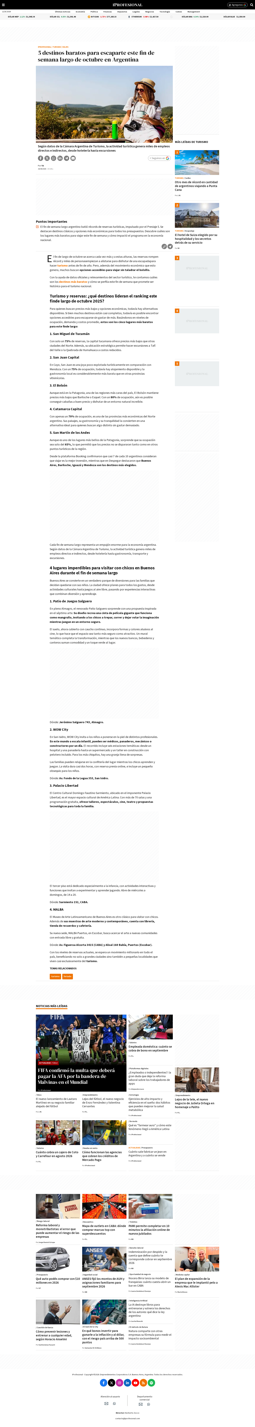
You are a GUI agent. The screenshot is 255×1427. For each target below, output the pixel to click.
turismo (55, 976)
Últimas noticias (62, 11)
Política (94, 11)
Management (194, 11)
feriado (67, 976)
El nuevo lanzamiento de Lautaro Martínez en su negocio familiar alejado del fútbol (56, 1102)
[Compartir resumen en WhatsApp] (170, 246)
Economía (80, 11)
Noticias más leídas (51, 1006)
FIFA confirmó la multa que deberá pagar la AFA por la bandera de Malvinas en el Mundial (76, 1076)
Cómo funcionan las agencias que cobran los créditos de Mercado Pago (102, 1156)
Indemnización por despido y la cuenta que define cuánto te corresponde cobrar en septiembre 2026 (150, 1257)
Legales (136, 11)
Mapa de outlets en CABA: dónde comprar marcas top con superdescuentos (104, 1230)
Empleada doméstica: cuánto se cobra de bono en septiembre (150, 1049)
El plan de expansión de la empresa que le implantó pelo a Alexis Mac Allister (196, 1283)
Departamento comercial (144, 1398)
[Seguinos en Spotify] (151, 1383)
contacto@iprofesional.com (127, 1418)
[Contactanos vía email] (106, 1403)
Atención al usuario (110, 1396)
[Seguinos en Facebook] (103, 1383)
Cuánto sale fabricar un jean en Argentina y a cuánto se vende (147, 1153)
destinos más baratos (73, 282)
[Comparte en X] (47, 158)
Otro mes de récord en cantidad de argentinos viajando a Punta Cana (196, 186)
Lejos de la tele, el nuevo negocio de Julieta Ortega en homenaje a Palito (194, 1103)
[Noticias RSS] (143, 1383)
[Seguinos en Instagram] (119, 1383)
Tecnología (165, 11)
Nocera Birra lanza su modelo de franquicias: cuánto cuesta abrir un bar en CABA (150, 1282)
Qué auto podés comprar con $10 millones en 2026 (58, 1281)
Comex (179, 11)
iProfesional (44, 47)
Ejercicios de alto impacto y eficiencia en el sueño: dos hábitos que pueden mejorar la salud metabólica (149, 1104)
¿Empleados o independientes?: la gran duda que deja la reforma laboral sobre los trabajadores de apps (150, 1078)
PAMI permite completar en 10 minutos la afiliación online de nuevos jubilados (149, 1230)
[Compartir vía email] (73, 158)
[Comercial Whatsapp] (148, 1404)
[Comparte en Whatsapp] (53, 158)
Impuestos (122, 11)
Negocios (149, 11)
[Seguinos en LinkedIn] (127, 1383)
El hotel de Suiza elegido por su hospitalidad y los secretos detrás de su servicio (196, 239)
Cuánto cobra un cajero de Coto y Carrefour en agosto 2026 (57, 1154)
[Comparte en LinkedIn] (60, 158)
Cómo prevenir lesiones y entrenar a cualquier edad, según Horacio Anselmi (54, 1335)
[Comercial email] (140, 1404)
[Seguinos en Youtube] (135, 1383)
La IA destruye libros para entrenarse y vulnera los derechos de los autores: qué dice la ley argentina (149, 1310)
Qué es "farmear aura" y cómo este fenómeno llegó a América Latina (150, 1127)
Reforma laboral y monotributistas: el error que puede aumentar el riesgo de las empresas (57, 1231)
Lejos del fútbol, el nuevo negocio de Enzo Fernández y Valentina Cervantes (103, 1102)
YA (42, 165)
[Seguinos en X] (111, 1383)
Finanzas (107, 11)
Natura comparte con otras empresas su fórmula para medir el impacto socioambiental (150, 1334)
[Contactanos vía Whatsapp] (114, 1403)
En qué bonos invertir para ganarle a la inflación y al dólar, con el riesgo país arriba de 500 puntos (103, 1336)
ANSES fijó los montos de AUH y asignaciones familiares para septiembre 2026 (103, 1283)
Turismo (57, 47)
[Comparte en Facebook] (40, 158)
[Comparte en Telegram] (66, 158)
